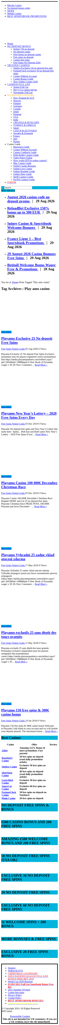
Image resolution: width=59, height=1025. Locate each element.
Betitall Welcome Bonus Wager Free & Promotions (31, 267)
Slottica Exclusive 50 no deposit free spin (33, 68)
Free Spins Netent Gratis (13, 349)
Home (10, 43)
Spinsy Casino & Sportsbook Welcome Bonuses (29, 225)
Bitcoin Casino (14, 5)
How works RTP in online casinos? (30, 160)
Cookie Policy (14, 998)
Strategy (12, 968)
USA (15, 117)
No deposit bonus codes (18, 8)
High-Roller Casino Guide (26, 155)
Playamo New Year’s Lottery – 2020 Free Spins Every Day (29, 415)
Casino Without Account (25, 76)
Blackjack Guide (21, 147)
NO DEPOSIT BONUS (19, 46)
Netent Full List (20, 87)
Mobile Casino (14, 13)
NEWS (10, 11)
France (16, 136)
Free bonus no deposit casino (27, 54)
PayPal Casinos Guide (24, 179)
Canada (17, 109)
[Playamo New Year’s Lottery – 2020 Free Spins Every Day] (28, 404)
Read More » (41, 365)
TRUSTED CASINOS (18, 65)
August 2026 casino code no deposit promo (28, 199)
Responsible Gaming (20, 1016)
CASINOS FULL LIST (18, 84)
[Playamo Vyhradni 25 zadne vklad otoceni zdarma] (28, 545)
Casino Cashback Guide (24, 152)
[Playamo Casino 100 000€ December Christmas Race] (28, 473)
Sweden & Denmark (23, 133)
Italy (15, 138)
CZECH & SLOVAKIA (25, 130)
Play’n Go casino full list (25, 90)
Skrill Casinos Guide (23, 177)
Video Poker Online (22, 158)
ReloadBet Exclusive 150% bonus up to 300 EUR (28, 210)
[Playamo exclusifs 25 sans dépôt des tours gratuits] (28, 623)
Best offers (6, 332)
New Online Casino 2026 (25, 81)
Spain (16, 111)
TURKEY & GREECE (24, 125)
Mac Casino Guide (22, 163)
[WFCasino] (11, 28)
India (15, 119)
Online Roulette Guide (24, 171)
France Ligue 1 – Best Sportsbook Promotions (26, 241)
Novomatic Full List (23, 92)
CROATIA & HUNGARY (26, 122)
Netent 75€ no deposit (23, 49)
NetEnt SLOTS (15, 970)
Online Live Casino (22, 168)
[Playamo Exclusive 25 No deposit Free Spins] (28, 329)
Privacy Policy (15, 995)
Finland (17, 103)
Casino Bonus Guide (23, 79)
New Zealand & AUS (23, 98)
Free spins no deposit (23, 57)
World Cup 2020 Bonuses (20, 981)
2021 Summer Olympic (19, 989)
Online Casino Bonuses (24, 166)
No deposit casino (21, 51)
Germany (17, 106)
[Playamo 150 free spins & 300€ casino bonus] (28, 701)
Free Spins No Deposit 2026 (27, 62)
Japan (16, 128)
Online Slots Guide (22, 174)
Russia (16, 141)
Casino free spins (21, 60)
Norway (17, 100)
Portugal (17, 114)
